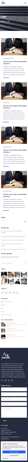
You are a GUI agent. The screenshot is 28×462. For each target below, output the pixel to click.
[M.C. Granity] (3, 3)
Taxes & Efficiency (14, 54)
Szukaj (3, 217)
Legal (8, 54)
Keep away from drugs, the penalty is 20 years (13, 236)
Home (3, 21)
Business (4, 305)
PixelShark (23, 458)
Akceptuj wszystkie (14, 451)
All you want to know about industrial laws (15, 62)
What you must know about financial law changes (12, 232)
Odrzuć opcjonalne (14, 455)
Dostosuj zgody (6, 458)
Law (5, 54)
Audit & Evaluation (6, 301)
